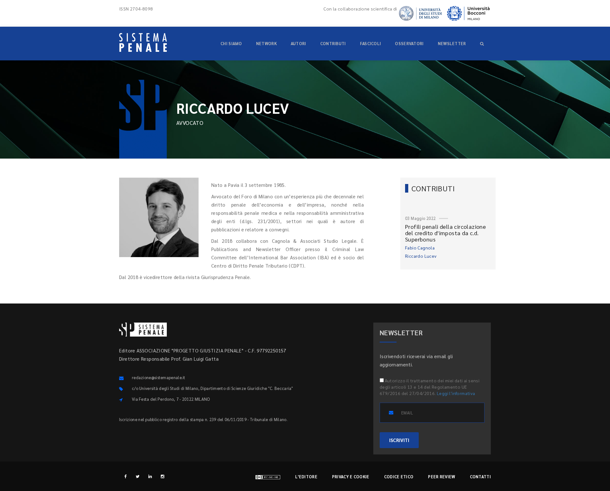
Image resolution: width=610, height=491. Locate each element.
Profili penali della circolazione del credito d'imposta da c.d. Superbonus (445, 233)
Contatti (480, 476)
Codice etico (399, 476)
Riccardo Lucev (421, 256)
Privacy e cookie (350, 476)
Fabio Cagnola (420, 247)
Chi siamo (231, 43)
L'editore (306, 476)
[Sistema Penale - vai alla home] (143, 42)
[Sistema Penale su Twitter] (138, 476)
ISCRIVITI (399, 440)
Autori (298, 43)
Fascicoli (370, 43)
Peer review (441, 476)
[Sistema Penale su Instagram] (162, 476)
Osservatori (409, 43)
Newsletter (452, 43)
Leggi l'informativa (456, 393)
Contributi (333, 43)
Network (266, 43)
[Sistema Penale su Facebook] (125, 476)
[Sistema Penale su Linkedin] (150, 476)
